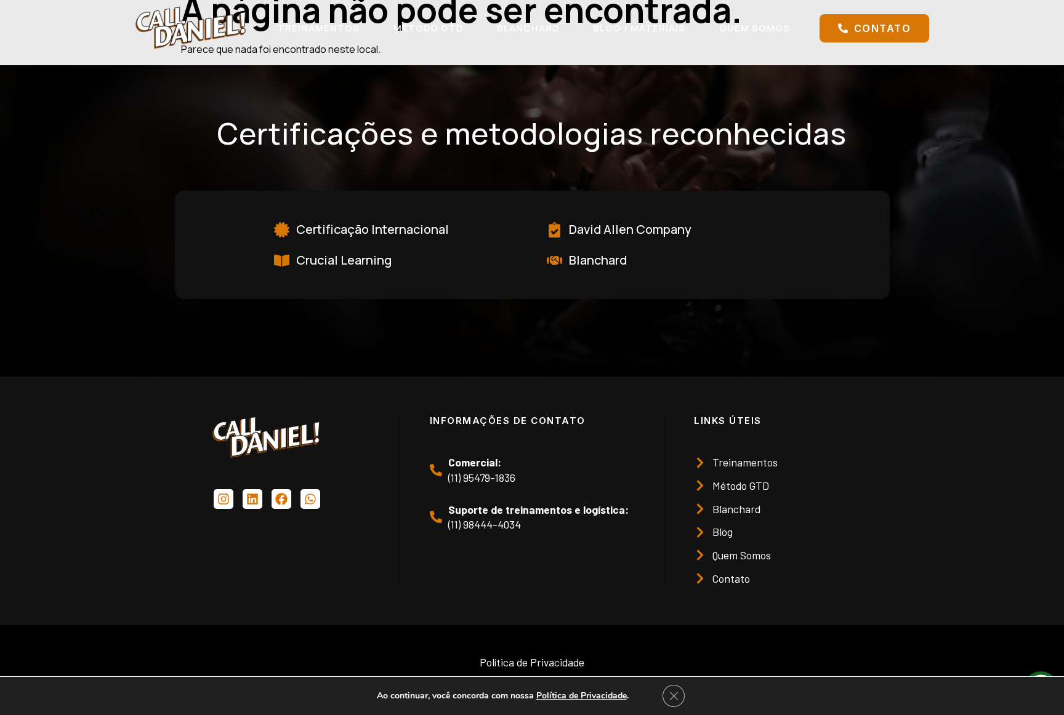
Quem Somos (754, 28)
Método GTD (428, 28)
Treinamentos (319, 28)
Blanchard (528, 28)
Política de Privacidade (581, 695)
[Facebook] (281, 499)
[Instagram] (223, 499)
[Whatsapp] (310, 499)
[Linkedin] (252, 499)
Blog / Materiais (639, 28)
